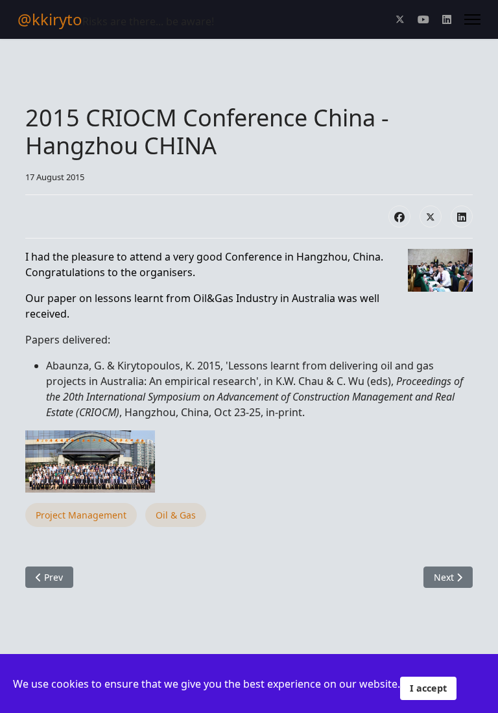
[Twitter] (400, 19)
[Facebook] (399, 216)
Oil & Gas (176, 515)
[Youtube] (423, 19)
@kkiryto (50, 19)
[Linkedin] (446, 19)
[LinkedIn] (462, 216)
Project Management (81, 515)
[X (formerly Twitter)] (431, 216)
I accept (428, 688)
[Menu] (472, 19)
